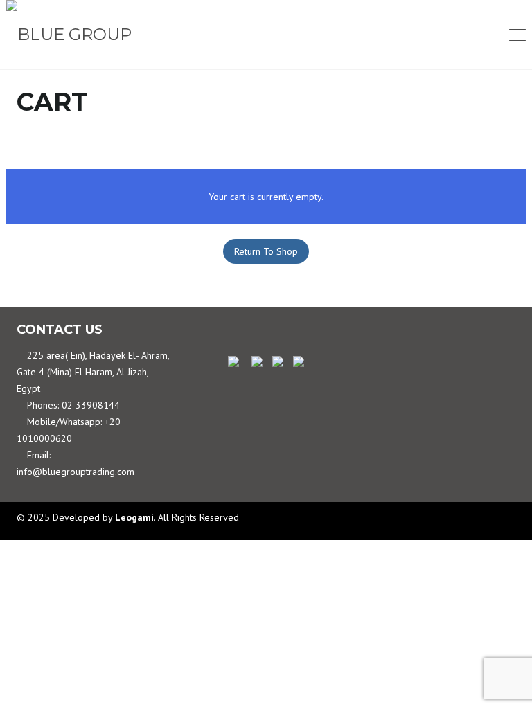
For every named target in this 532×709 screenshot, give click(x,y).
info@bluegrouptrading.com (75, 471)
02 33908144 (91, 405)
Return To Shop (266, 251)
